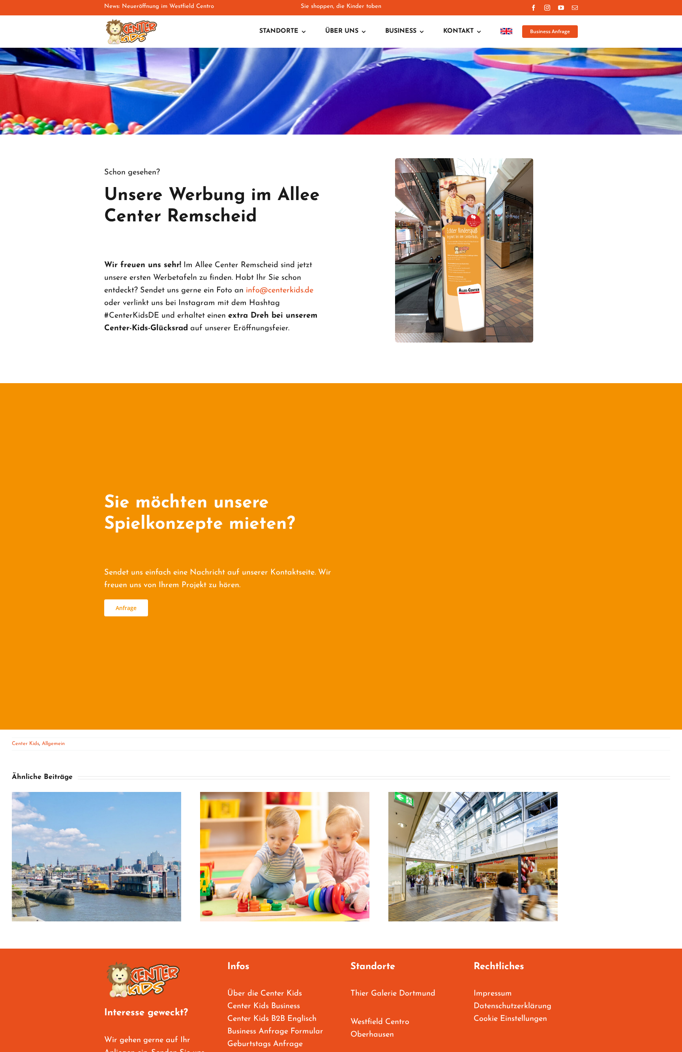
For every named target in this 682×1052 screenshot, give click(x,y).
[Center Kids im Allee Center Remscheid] (464, 162)
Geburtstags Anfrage (265, 1044)
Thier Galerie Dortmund (392, 994)
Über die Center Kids (264, 994)
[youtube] (561, 8)
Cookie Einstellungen (510, 1019)
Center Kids (25, 743)
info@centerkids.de (279, 290)
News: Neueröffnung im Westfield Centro (159, 6)
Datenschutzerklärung (512, 1006)
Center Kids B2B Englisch (272, 1019)
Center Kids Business (263, 1006)
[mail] (575, 8)
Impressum (493, 994)
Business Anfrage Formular (275, 1031)
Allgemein (53, 743)
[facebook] (533, 8)
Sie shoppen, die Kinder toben (341, 6)
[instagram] (547, 8)
